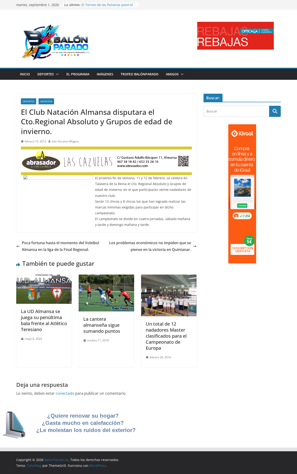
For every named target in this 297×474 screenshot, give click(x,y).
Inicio (25, 74)
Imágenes (105, 74)
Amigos (172, 74)
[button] (56, 74)
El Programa (77, 74)
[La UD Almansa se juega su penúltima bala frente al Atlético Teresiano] (44, 277)
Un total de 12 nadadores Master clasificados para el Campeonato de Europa (166, 336)
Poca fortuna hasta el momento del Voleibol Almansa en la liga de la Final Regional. (60, 246)
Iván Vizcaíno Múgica (65, 141)
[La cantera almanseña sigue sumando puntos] (106, 277)
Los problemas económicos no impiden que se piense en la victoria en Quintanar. (150, 246)
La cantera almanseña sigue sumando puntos (101, 325)
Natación (46, 101)
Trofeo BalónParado (139, 74)
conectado (65, 393)
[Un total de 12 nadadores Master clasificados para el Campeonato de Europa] (169, 277)
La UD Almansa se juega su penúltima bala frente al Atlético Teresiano (44, 320)
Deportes (45, 74)
